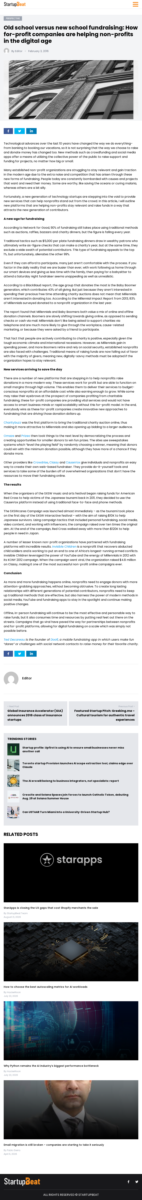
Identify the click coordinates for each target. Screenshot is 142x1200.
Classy (54, 462)
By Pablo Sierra (12, 1150)
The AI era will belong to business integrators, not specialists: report (70, 781)
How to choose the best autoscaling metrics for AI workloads (45, 987)
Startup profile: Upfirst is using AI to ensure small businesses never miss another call (73, 749)
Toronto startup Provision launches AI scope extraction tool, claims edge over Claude (77, 765)
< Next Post (13, 706)
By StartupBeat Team (16, 913)
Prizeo (25, 436)
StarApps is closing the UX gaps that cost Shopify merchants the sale (51, 908)
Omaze (9, 436)
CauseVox (73, 462)
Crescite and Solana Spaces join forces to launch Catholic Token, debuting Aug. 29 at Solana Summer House (75, 796)
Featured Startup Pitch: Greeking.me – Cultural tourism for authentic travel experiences (104, 715)
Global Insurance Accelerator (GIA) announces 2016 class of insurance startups (35, 715)
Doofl (54, 639)
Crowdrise (40, 462)
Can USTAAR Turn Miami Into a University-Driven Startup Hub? (66, 812)
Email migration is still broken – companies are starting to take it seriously (54, 1145)
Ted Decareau (14, 639)
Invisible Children (64, 546)
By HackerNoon (12, 992)
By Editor (16, 51)
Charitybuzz (12, 422)
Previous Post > (127, 706)
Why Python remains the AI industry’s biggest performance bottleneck (51, 1066)
